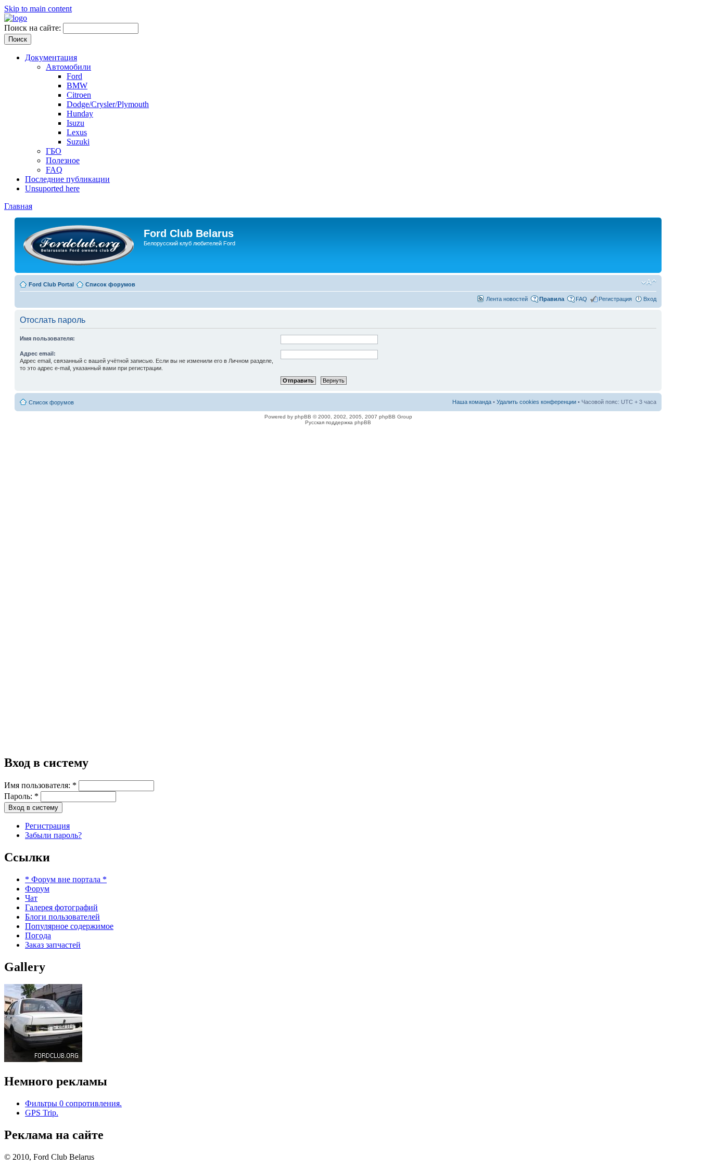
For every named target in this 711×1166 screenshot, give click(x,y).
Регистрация (47, 825)
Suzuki (78, 141)
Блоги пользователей (62, 916)
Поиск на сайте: (33, 27)
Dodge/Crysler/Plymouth (108, 104)
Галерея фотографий (61, 907)
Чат (31, 898)
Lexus (77, 132)
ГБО (53, 151)
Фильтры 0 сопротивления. (73, 1103)
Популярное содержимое (69, 926)
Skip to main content (38, 8)
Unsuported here (52, 188)
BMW (77, 85)
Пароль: (21, 796)
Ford (74, 76)
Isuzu (75, 123)
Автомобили (68, 66)
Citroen (79, 94)
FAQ (54, 169)
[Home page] (15, 18)
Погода (38, 935)
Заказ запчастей (53, 944)
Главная (18, 206)
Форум (37, 888)
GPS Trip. (41, 1112)
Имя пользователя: (40, 785)
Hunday (80, 113)
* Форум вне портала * (66, 879)
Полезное (63, 160)
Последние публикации (67, 179)
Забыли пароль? (53, 835)
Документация (51, 57)
